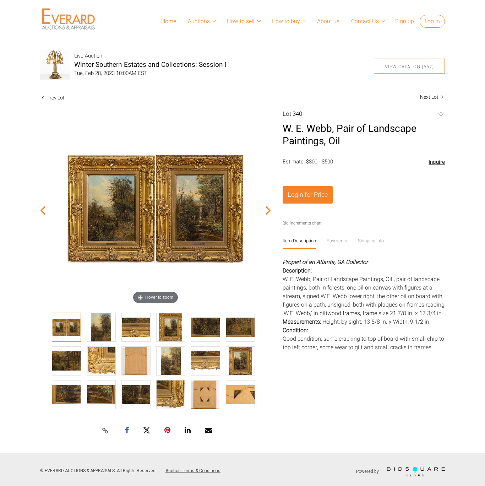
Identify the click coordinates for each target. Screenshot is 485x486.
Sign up (404, 21)
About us (328, 21)
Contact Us (365, 21)
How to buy (286, 21)
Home (168, 21)
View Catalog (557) (409, 66)
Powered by (368, 471)
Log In (432, 21)
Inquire (437, 162)
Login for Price (308, 195)
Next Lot (430, 97)
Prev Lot (55, 98)
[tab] (299, 243)
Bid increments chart (302, 223)
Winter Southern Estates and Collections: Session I (150, 65)
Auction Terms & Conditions (192, 471)
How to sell (241, 21)
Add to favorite (440, 114)
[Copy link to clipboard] (105, 431)
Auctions (199, 21)
